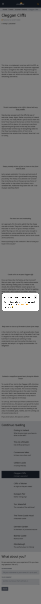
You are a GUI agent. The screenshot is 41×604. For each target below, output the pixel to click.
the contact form (23, 304)
